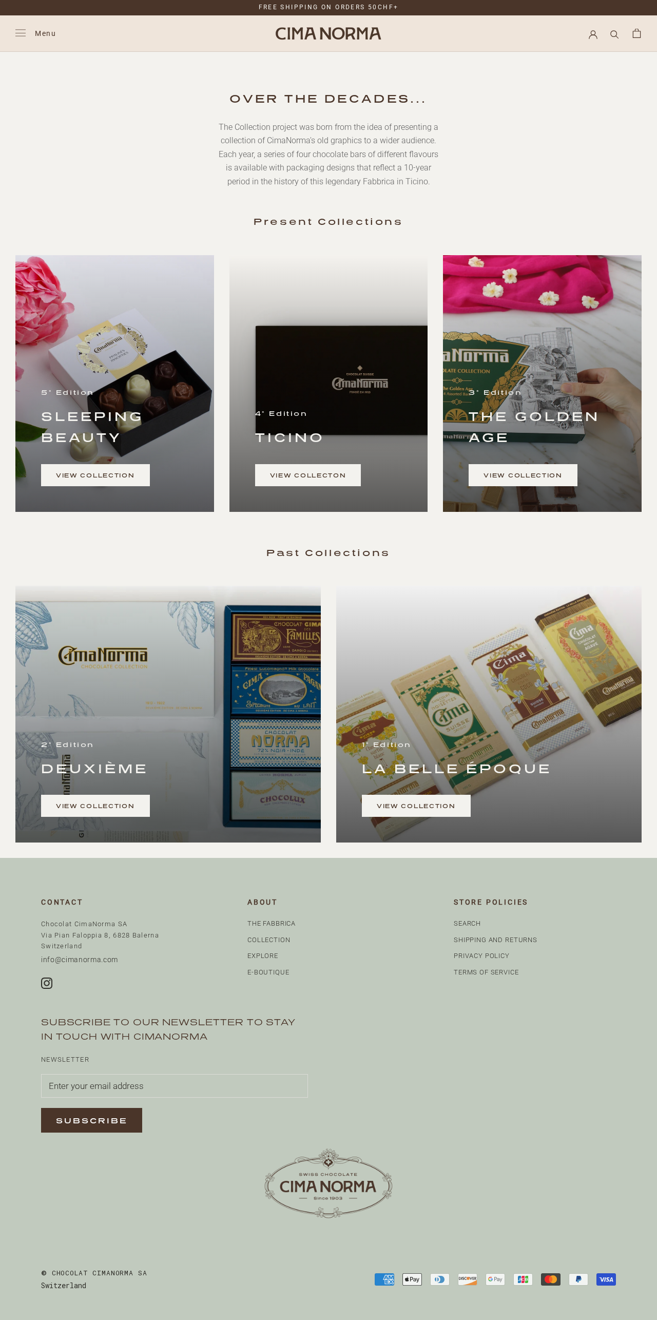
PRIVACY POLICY (482, 956)
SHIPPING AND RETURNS (495, 940)
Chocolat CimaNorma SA (94, 1272)
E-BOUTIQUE (268, 972)
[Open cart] (637, 34)
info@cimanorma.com (79, 959)
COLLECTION (269, 940)
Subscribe (91, 1120)
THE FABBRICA (271, 923)
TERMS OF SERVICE (486, 972)
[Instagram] (46, 983)
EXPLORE (262, 956)
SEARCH (467, 923)
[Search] (614, 33)
